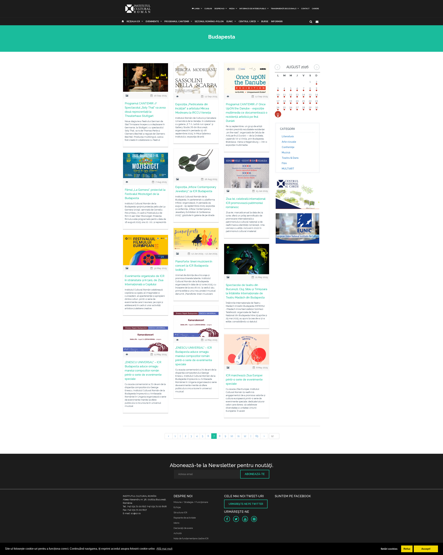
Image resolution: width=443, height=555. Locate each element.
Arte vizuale (289, 141)
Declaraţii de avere (183, 528)
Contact (305, 9)
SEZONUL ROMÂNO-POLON (209, 21)
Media (232, 9)
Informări (277, 21)
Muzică (286, 152)
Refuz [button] (407, 548)
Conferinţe (288, 147)
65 (256, 436)
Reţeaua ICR (133, 21)
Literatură (288, 136)
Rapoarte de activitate (185, 517)
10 (231, 436)
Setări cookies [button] (389, 548)
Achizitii (178, 533)
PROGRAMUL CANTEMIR (176, 21)
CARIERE (315, 9)
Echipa (177, 507)
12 (245, 436)
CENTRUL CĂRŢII (247, 21)
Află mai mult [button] (164, 548)
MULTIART (288, 168)
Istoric (177, 523)
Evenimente (152, 21)
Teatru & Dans (290, 157)
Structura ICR (180, 512)
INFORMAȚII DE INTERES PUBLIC (252, 9)
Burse (264, 21)
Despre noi (219, 9)
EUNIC (230, 21)
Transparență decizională (283, 9)
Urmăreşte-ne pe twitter (246, 504)
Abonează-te (255, 474)
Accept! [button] (426, 548)
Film (284, 163)
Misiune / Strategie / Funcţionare (191, 502)
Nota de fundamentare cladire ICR (191, 538)
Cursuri (208, 9)
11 (238, 436)
